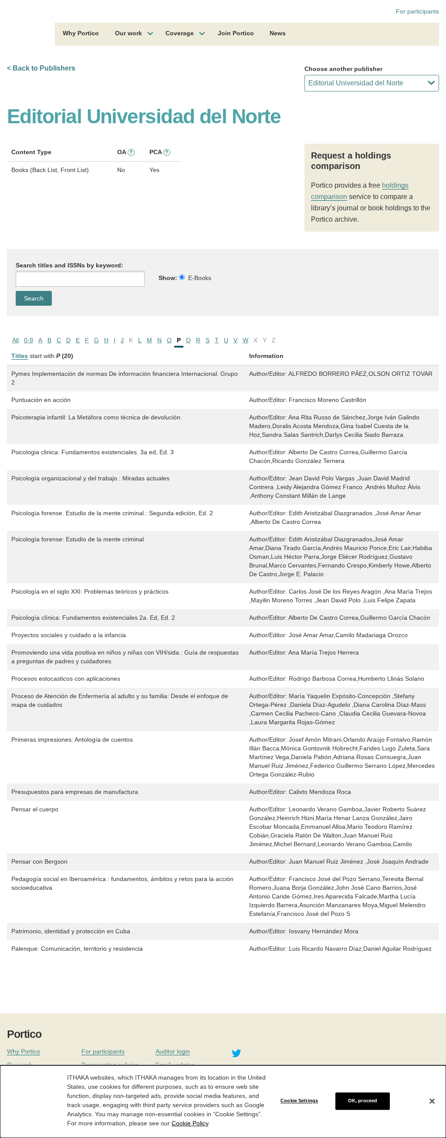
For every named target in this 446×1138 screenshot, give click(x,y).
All (15, 340)
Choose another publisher (343, 68)
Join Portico (236, 33)
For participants (417, 11)
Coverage (180, 33)
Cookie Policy (190, 1123)
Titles (19, 355)
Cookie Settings (299, 1101)
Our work (128, 33)
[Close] (432, 1101)
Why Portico (81, 33)
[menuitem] (81, 34)
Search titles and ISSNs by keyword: (69, 265)
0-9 (28, 340)
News (278, 33)
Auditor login (172, 1051)
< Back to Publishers (41, 68)
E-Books (199, 277)
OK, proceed (362, 1101)
